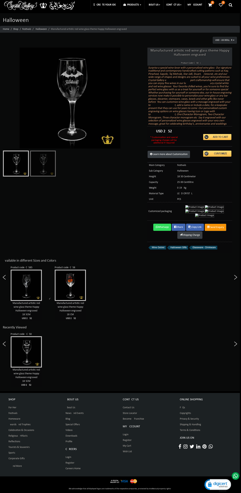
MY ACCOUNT (195, 4)
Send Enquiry (217, 227)
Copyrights (185, 413)
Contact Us (128, 407)
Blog (68, 419)
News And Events (75, 413)
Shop (15, 29)
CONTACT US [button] (173, 4)
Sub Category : (156, 170)
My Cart (127, 445)
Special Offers (73, 424)
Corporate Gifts (16, 458)
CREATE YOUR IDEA (106, 4)
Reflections (14, 441)
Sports (11, 452)
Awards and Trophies (19, 424)
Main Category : (157, 165)
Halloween (41, 29)
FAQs (182, 407)
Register (70, 462)
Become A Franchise (133, 419)
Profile (69, 441)
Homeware (14, 419)
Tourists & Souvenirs (19, 447)
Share (179, 227)
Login (68, 457)
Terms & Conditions (190, 430)
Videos (69, 430)
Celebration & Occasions (21, 430)
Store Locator (130, 413)
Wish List (127, 451)
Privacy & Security (189, 419)
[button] (217, 485)
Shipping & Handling (190, 424)
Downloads (71, 435)
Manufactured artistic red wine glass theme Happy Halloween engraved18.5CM (26, 311)
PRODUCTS (132, 4)
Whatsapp (163, 227)
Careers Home (73, 468)
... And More (15, 466)
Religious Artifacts (17, 435)
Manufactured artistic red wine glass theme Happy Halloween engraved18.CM (70, 311)
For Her (12, 407)
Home (6, 29)
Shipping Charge (191, 235)
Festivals (26, 29)
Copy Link (196, 227)
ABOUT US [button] (152, 4)
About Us (70, 407)
